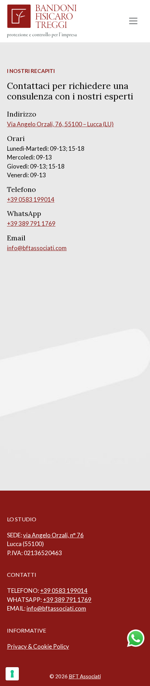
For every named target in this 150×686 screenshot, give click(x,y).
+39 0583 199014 (30, 199)
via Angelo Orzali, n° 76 (53, 535)
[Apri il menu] (133, 21)
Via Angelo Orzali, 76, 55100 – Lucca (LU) (60, 124)
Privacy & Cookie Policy (38, 646)
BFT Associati (85, 676)
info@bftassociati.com (37, 248)
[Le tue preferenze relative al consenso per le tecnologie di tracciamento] (12, 673)
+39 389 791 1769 (31, 223)
